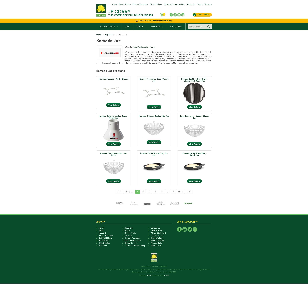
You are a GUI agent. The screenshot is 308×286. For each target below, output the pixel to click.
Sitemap (128, 235)
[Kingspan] (161, 203)
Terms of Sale (156, 243)
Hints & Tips (104, 240)
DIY (127, 26)
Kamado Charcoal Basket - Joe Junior (113, 154)
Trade (140, 26)
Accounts (103, 233)
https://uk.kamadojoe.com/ (144, 47)
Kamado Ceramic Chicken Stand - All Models (113, 117)
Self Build (156, 26)
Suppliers (109, 34)
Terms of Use (156, 245)
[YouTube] (175, 15)
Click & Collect (156, 4)
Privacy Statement (158, 233)
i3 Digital (166, 275)
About (114, 4)
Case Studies (104, 243)
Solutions (176, 26)
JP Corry (119, 11)
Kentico (149, 275)
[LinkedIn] (183, 15)
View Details (113, 105)
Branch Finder (125, 4)
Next (180, 192)
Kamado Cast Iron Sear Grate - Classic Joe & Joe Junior (194, 80)
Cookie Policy (156, 238)
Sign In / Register (204, 4)
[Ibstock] (147, 203)
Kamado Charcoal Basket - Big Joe (154, 116)
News (101, 230)
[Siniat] (175, 203)
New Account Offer (133, 240)
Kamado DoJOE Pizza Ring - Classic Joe (194, 154)
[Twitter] (179, 15)
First (119, 192)
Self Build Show (105, 238)
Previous (129, 192)
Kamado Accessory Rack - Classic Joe (154, 80)
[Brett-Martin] (120, 203)
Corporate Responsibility (174, 4)
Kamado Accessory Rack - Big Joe (113, 79)
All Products (108, 26)
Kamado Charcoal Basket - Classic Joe (194, 117)
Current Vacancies (140, 4)
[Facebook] (171, 15)
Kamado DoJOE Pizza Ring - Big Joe (154, 154)
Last (188, 192)
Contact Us (190, 4)
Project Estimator (106, 235)
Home (98, 34)
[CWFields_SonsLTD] (134, 203)
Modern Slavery (157, 240)
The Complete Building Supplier (130, 15)
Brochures (103, 245)
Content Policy (157, 235)
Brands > (188, 203)
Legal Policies (156, 230)
